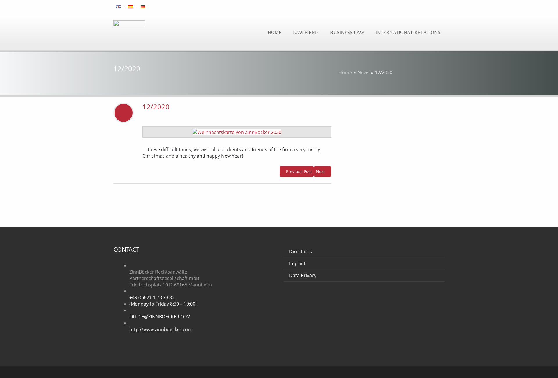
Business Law (347, 32)
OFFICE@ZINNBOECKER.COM (160, 316)
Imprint (297, 263)
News (363, 72)
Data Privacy (302, 275)
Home (275, 32)
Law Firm (304, 32)
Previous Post (298, 171)
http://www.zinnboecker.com (160, 329)
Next (321, 171)
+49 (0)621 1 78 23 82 (152, 297)
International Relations (407, 32)
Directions (300, 251)
